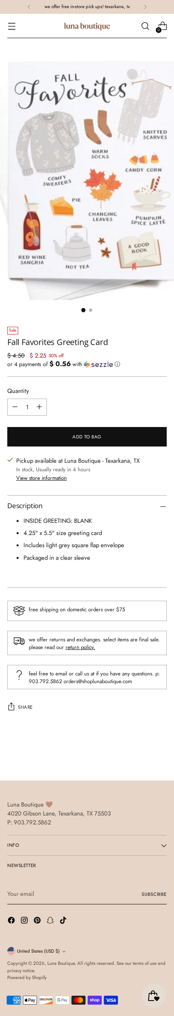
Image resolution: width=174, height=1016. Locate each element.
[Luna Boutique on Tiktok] (64, 921)
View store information (41, 478)
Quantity (18, 390)
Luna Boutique (61, 963)
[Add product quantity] (39, 407)
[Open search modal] (145, 26)
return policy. (80, 647)
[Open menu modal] (11, 26)
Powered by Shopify (27, 977)
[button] (87, 364)
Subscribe (154, 894)
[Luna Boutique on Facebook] (12, 921)
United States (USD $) (38, 951)
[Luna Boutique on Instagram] (25, 921)
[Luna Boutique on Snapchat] (51, 921)
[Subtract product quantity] (15, 407)
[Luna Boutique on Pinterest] (38, 921)
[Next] (145, 7)
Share (25, 707)
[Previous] (29, 7)
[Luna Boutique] (87, 26)
